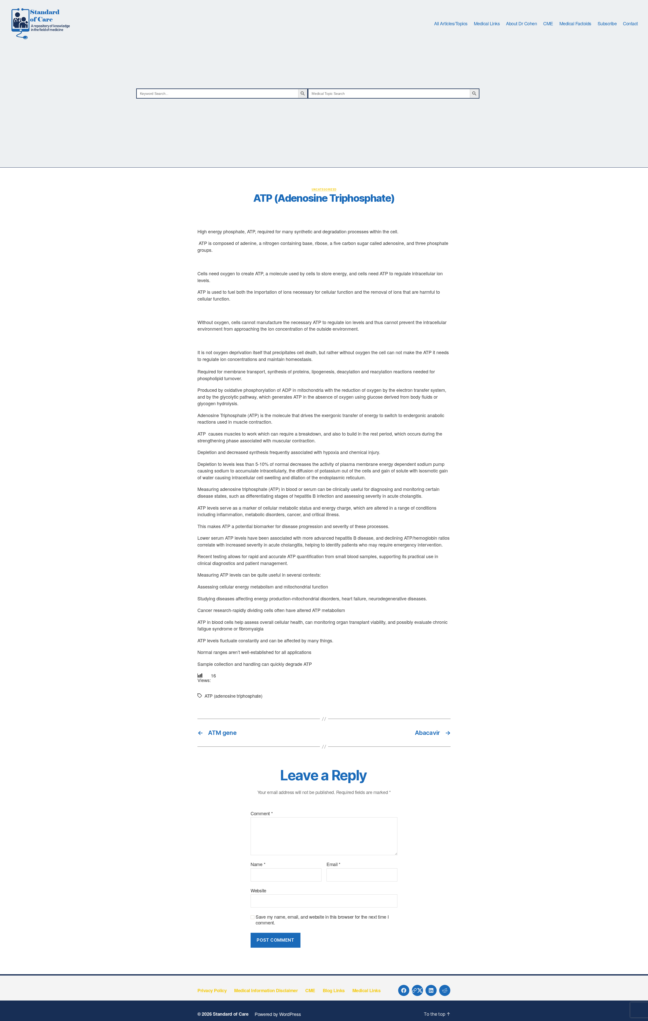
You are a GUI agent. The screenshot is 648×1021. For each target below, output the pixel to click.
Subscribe (607, 23)
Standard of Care (231, 1014)
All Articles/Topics (451, 23)
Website (258, 890)
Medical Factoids (575, 23)
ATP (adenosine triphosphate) (233, 695)
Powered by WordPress (278, 1014)
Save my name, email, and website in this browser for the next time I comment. (322, 919)
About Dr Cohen (521, 23)
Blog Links (334, 990)
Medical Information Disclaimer (266, 990)
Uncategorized (324, 189)
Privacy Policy (212, 990)
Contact (630, 23)
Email (333, 864)
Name (258, 864)
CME (548, 23)
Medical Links (487, 23)
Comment (262, 813)
